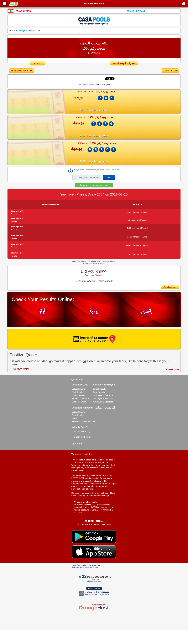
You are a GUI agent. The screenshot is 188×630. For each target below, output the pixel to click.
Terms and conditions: (82, 454)
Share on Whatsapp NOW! (95, 185)
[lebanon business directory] (94, 339)
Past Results (95, 84)
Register (107, 84)
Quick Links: (77, 379)
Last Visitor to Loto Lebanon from (86, 566)
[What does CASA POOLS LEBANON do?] (94, 20)
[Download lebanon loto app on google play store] (94, 542)
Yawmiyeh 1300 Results (94, 263)
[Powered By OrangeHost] (94, 610)
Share (79, 79)
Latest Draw (82, 84)
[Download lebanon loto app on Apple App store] (94, 557)
